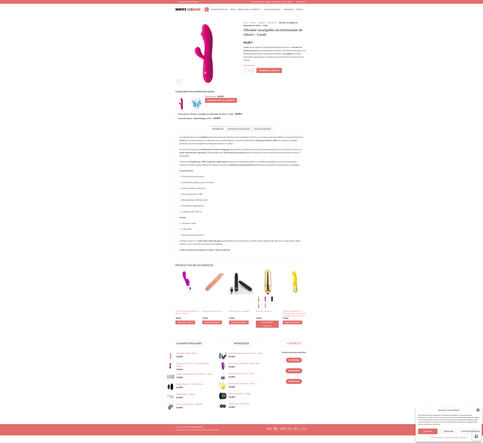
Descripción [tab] (217, 129)
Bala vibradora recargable (239, 311)
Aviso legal (463, 437)
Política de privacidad (451, 437)
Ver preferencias (470, 431)
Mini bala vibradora (263, 311)
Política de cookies (437, 437)
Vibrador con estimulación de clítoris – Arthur (187, 312)
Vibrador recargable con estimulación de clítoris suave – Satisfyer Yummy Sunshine (294, 313)
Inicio (245, 23)
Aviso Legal (179, 430)
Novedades (289, 9)
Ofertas (299, 9)
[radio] (258, 299)
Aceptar (428, 431)
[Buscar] (207, 9)
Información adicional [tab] (239, 129)
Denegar (448, 431)
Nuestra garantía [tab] (262, 129)
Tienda (253, 23)
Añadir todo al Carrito (221, 100)
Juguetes (261, 23)
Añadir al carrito (269, 70)
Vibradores (271, 23)
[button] (478, 410)
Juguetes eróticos (219, 9)
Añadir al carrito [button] (185, 322)
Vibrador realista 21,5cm (212, 311)
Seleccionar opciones (267, 324)
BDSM (233, 9)
